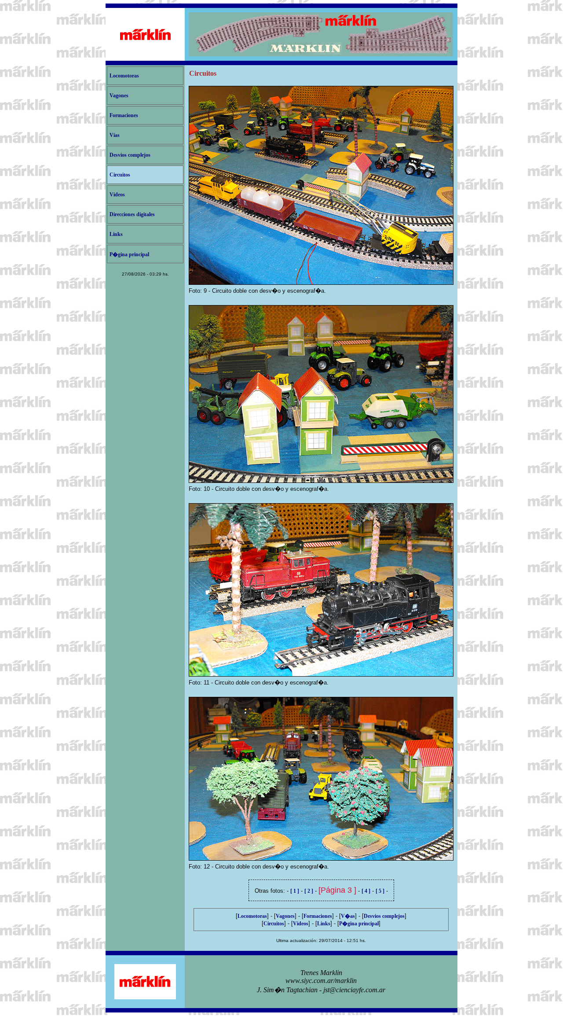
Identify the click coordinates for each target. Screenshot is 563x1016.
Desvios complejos (130, 155)
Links (116, 234)
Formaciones (124, 115)
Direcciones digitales (132, 214)
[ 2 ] (308, 891)
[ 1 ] (294, 891)
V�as (348, 916)
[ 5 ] (380, 891)
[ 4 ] (366, 891)
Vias (115, 135)
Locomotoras (124, 76)
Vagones (119, 95)
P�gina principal (129, 254)
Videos (117, 194)
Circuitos (120, 175)
